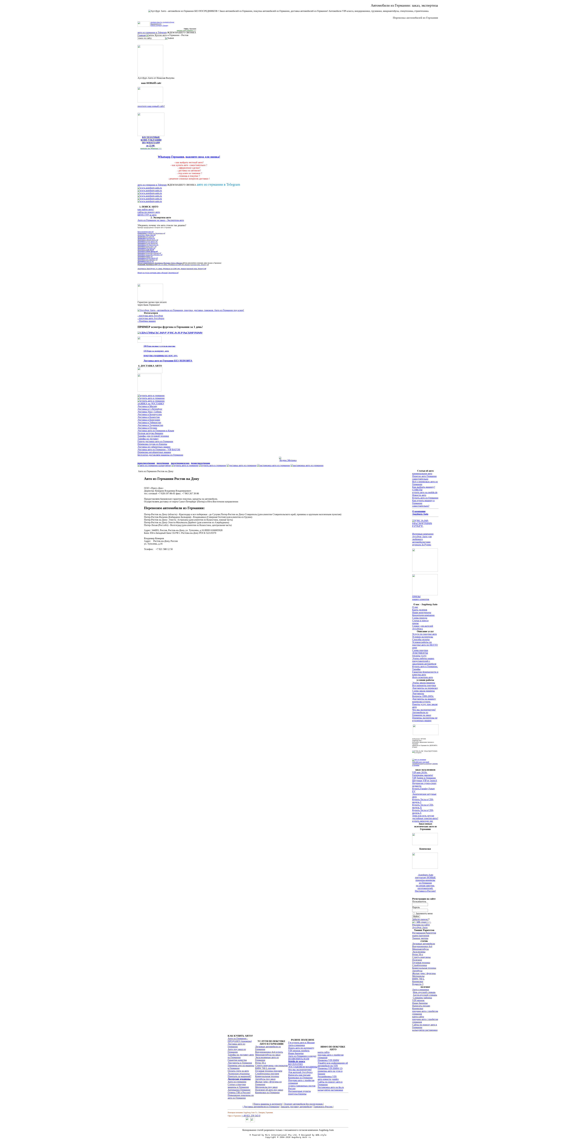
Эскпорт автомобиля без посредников (303, 1104)
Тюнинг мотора (420, 938)
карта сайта (418, 1016)
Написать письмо (421, 1005)
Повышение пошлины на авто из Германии (241, 1096)
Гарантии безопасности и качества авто (425, 673)
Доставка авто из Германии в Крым (156, 430)
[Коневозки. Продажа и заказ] (425, 868)
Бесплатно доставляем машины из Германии (160, 455)
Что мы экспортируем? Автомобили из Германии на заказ (424, 712)
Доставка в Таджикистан (150, 425)
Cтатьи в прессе (420, 620)
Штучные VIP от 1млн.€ (424, 780)
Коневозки (417, 981)
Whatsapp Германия (171, 156)
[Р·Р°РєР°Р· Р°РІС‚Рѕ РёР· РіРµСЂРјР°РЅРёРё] (150, 101)
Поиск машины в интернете (267, 1104)
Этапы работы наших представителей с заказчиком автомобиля (424, 661)
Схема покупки (420, 650)
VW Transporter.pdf (148, 245)
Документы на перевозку (425, 688)
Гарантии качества (237, 1060)
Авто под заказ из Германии (237, 1050)
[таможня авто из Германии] (425, 734)
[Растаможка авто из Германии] (273, 465)
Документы (418, 693)
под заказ (278, 1090)
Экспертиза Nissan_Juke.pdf (146, 235)
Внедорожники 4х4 (422, 946)
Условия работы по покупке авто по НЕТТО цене (425, 645)
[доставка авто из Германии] (241, 465)
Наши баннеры (420, 1003)
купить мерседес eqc (422, 821)
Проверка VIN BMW (328, 1060)
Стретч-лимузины (421, 957)
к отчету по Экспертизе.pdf (151, 233)
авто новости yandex (328, 1079)
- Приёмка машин (147, 321)
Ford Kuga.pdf (146, 238)
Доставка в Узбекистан (149, 422)
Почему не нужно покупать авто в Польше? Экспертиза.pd (158, 273)
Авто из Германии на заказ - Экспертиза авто (161, 220)
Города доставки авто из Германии (155, 441)
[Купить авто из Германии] (212, 465)
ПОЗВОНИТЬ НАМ (298, 1058)
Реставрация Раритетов (424, 933)
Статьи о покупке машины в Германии (238, 1085)
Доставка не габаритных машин (154, 447)
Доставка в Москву (147, 406)
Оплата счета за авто (238, 1071)
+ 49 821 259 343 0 (251, 1115)
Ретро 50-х (417, 954)
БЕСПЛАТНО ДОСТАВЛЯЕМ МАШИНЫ (302, 1065)
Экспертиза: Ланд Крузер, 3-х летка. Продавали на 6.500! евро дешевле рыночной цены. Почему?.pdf (172, 269)
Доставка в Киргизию (149, 420)
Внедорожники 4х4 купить (269, 1052)
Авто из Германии (163, 463)
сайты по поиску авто (149, 212)
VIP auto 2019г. (419, 772)
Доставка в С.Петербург (150, 409)
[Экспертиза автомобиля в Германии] (419, 759)
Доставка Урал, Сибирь (150, 411)
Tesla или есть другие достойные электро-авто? (425, 817)
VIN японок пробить (298, 1050)
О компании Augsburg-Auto (420, 512)
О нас (415, 607)
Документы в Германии (240, 1063)
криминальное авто (422, 473)
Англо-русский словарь (425, 995)
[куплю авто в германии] (425, 526)
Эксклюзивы (418, 951)
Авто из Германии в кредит (302, 1056)
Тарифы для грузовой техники (153, 436)
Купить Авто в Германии (146, 463)
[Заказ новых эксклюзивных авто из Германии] (425, 844)
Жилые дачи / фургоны (424, 973)
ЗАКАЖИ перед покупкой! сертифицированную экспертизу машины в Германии (425, 763)
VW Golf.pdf (146, 236)
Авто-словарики (420, 989)
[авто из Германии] (184, 465)
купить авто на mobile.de (424, 492)
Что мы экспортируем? (300, 1069)
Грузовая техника (421, 962)
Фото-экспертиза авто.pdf (145, 231)
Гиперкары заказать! (422, 775)
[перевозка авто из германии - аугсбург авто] (248, 1121)
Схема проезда (419, 618)
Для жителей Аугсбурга (300, 1072)
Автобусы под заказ (265, 1079)
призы (415, 623)
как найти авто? (146, 209)
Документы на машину (424, 699)
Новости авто (419, 495)
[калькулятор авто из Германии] (154, 465)
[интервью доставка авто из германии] (425, 571)
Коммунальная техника (424, 968)
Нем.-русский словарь (424, 992)
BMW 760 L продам (265, 1068)
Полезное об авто (264, 1090)
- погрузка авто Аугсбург (150, 315)
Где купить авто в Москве (301, 1042)
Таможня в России (323, 1106)
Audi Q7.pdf (146, 261)
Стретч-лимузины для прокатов (271, 1065)
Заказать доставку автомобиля (296, 1106)
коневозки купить (421, 701)
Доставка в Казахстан (149, 417)
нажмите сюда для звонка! (203, 156)
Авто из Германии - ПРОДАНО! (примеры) (240, 1039)
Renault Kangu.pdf (148, 240)
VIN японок (418, 1000)
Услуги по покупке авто (424, 634)
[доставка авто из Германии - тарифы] (151, 398)
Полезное (417, 960)
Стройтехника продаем (267, 1073)
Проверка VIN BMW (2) (330, 1068)
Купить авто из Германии (425, 498)
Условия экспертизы (422, 636)
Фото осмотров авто (422, 677)
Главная (142, 35)
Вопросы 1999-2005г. (423, 696)
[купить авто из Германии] (149, 390)
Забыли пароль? (420, 919)
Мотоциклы (418, 976)
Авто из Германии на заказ (180, 463)
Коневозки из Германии (267, 1092)
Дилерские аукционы (239, 1073)
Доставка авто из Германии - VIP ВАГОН (159, 449)
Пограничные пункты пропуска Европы (299, 1092)
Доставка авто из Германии (236, 1045)
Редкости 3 (417, 984)
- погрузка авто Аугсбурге (151, 318)
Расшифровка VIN (327, 1076)
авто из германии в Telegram (152, 32)
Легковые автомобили (423, 943)
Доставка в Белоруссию (150, 414)
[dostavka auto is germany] (150, 188)
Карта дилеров (419, 609)
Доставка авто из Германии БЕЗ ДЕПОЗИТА (168, 360)
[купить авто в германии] (170, 332)
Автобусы (417, 970)
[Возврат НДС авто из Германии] (307, 465)
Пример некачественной (146, 263)
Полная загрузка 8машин (150, 433)
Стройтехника (419, 965)
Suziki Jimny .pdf (147, 246)
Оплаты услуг (419, 655)
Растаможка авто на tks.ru (331, 1087)
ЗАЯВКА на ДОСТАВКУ (151, 403)
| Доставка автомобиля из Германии (261, 1106)
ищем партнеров (420, 935)
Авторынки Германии (239, 1090)
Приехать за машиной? (239, 1076)
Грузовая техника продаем (268, 1071)
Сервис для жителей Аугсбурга (422, 627)
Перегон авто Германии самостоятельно (424, 477)
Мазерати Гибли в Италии (168, 263)
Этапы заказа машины (423, 682)
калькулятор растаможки (425, 1030)
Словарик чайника (422, 997)
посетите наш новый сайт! (151, 106)
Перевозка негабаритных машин (154, 452)
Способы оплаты (421, 639)
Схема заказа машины (423, 691)
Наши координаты (421, 612)
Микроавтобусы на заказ (267, 1054)
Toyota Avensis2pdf (148, 243)
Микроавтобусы (420, 949)
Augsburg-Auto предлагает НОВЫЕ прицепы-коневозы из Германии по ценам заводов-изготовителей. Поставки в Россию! (425, 882)
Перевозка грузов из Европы (152, 444)
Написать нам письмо (299, 1075)
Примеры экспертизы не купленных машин (424, 719)
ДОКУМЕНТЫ (420, 653)
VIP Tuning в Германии (424, 778)
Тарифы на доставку (148, 438)
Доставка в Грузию (147, 428)
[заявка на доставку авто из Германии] (150, 372)
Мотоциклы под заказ (266, 1087)
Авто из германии (237, 1081)
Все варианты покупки (424, 685)
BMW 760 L (418, 978)
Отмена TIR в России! (239, 1092)
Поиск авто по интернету (301, 1048)
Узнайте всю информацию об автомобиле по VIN (333, 1064)
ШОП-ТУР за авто (147, 215)
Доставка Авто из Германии (200, 463)
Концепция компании (423, 615)
